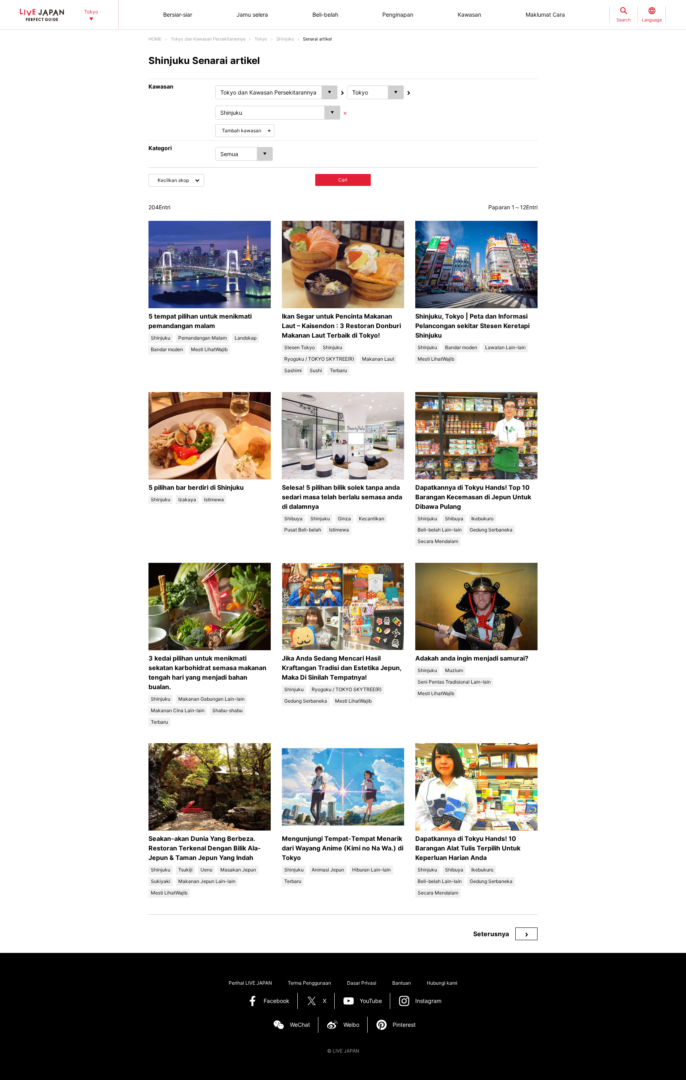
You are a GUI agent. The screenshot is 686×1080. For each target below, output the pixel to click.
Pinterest (404, 1024)
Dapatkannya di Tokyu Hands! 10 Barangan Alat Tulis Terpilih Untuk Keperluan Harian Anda (467, 848)
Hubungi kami (442, 983)
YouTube (371, 1000)
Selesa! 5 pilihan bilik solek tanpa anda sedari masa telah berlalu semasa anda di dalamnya (342, 496)
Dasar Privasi (361, 983)
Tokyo (260, 39)
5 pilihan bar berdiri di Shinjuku (196, 487)
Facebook (276, 1000)
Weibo (351, 1024)
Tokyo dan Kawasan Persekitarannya (208, 39)
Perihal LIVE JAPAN (250, 983)
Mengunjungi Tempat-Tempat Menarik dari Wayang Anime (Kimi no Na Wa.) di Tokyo (342, 848)
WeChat (300, 1024)
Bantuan (401, 983)
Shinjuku (285, 39)
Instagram (428, 1000)
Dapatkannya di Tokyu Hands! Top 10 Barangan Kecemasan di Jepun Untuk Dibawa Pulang (473, 496)
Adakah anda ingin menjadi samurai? (471, 658)
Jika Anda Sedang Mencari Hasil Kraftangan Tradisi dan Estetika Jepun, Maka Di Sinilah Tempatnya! (341, 667)
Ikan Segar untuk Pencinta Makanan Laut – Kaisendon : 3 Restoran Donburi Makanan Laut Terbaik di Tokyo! (341, 325)
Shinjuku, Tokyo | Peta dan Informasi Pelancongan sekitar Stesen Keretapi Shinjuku (472, 325)
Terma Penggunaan (309, 983)
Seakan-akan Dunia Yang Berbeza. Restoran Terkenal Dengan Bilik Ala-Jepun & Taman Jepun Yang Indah (204, 848)
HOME (155, 39)
